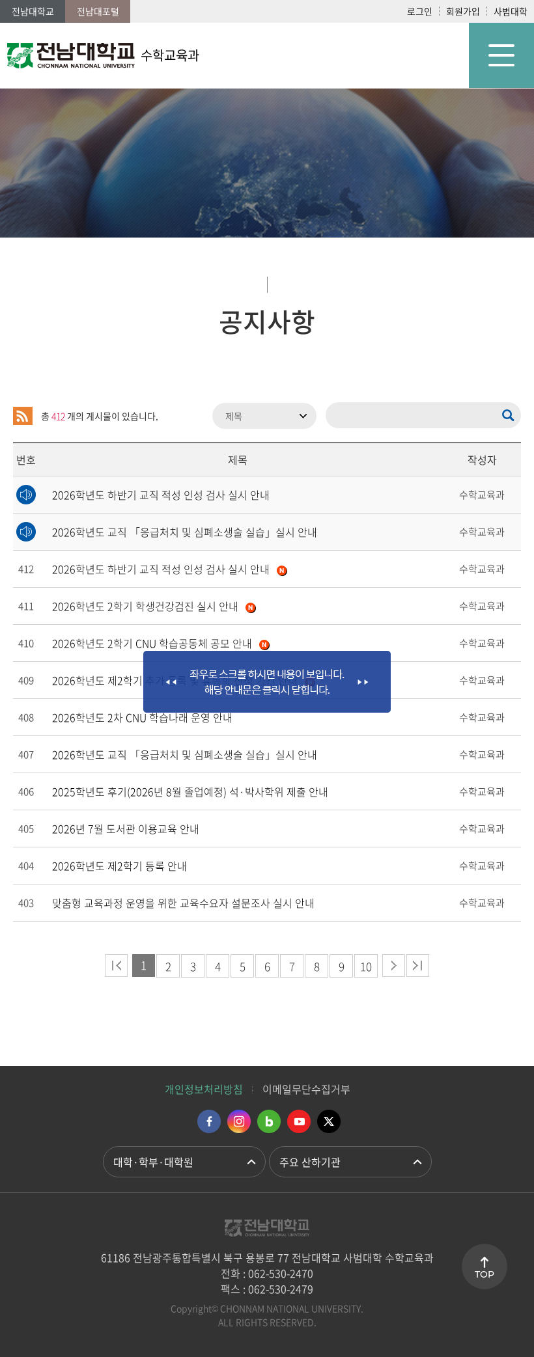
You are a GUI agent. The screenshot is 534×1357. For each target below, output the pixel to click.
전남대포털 (98, 11)
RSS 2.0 (23, 416)
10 (366, 966)
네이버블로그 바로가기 (269, 1121)
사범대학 (510, 11)
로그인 (419, 11)
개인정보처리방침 (204, 1089)
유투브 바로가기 (299, 1121)
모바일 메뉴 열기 (501, 55)
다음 (393, 965)
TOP (484, 1274)
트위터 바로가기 (329, 1121)
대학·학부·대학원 (153, 1162)
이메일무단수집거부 (306, 1089)
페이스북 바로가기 (209, 1121)
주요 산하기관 (310, 1162)
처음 (116, 965)
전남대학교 (33, 11)
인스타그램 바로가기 (239, 1121)
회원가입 (463, 11)
